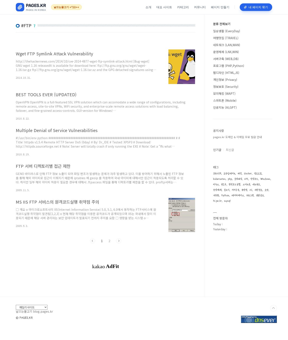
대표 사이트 (164, 7)
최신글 (230, 150)
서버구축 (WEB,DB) (226, 59)
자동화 (216, 195)
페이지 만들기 (220, 7)
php (230, 179)
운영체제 (217, 190)
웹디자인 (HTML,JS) (226, 73)
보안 (266, 190)
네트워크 (256, 184)
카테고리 (183, 7)
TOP (273, 308)
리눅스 (216, 184)
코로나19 (217, 173)
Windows (265, 179)
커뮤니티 (200, 7)
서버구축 (235, 190)
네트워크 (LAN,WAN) (226, 45)
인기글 (217, 150)
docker (248, 173)
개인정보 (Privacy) (225, 79)
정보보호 (258, 173)
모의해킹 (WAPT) (224, 93)
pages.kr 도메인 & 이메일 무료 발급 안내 (237, 137)
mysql (227, 201)
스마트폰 (246, 184)
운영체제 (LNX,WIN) (226, 52)
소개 (148, 7)
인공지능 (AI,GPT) (225, 107)
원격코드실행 (234, 184)
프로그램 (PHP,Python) (228, 66)
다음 (118, 240)
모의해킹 (238, 179)
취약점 (244, 190)
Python (225, 195)
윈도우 (223, 184)
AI (251, 190)
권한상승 (260, 195)
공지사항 (218, 130)
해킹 (240, 173)
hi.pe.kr (217, 201)
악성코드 (254, 179)
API (246, 179)
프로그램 (250, 195)
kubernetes (219, 179)
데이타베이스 (237, 195)
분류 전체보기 (221, 24)
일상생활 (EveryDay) (226, 31)
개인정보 (258, 190)
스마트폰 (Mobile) (225, 100)
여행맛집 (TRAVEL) (225, 38)
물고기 (226, 190)
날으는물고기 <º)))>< (66, 7)
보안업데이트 (229, 173)
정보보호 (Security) (225, 86)
